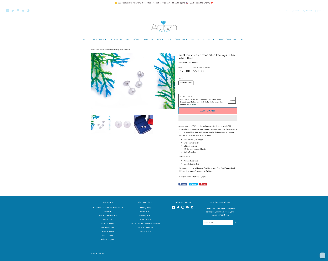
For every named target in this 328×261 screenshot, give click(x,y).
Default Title (186, 83)
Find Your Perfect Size (107, 215)
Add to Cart (207, 110)
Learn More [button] (219, 102)
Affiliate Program (107, 239)
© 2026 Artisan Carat (97, 253)
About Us (107, 211)
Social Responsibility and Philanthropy (108, 207)
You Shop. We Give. (187, 97)
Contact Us (107, 219)
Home (86, 39)
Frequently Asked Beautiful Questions (145, 223)
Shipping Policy (145, 207)
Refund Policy (107, 235)
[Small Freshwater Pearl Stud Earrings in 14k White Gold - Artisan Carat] (100, 124)
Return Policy (145, 211)
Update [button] (232, 100)
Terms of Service (107, 231)
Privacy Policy (145, 219)
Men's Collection (227, 39)
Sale (243, 39)
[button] (207, 118)
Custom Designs (107, 223)
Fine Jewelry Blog (107, 227)
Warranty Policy (145, 215)
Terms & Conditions (145, 227)
